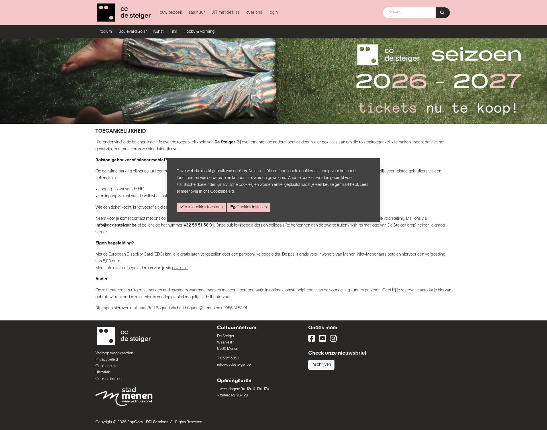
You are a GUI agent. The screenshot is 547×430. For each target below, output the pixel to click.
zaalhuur (197, 13)
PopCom (135, 422)
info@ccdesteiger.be (234, 365)
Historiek (102, 372)
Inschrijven (321, 365)
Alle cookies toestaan (203, 207)
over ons (254, 13)
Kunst (158, 32)
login (273, 13)
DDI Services (157, 422)
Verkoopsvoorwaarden (114, 353)
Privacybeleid (106, 359)
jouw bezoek (170, 13)
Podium (105, 32)
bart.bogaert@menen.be (198, 308)
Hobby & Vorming (199, 32)
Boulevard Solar (133, 32)
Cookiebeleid (106, 366)
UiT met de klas (225, 13)
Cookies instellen (109, 379)
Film (173, 32)
